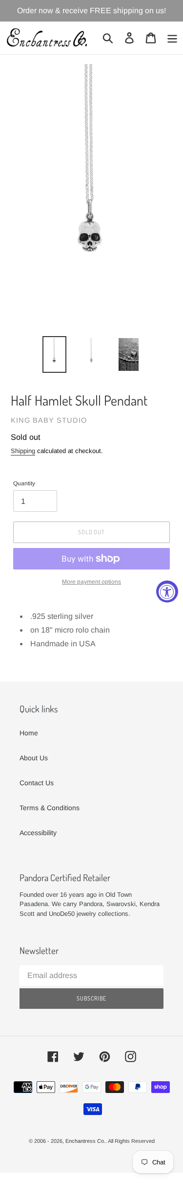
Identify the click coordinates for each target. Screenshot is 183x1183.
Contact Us (37, 783)
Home (29, 733)
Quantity (24, 483)
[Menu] (172, 37)
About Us (34, 758)
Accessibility (38, 833)
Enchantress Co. (85, 1141)
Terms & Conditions (50, 808)
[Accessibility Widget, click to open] (167, 592)
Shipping (23, 451)
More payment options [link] (91, 581)
